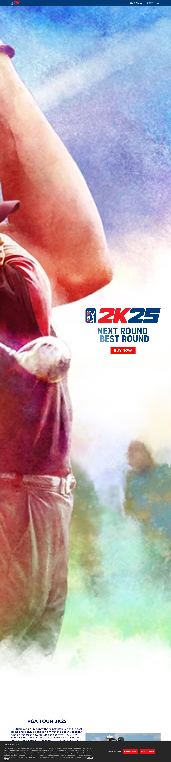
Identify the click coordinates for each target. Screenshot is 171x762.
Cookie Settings (114, 751)
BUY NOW (136, 3)
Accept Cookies (130, 751)
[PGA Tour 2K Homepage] (15, 3)
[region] (85, 751)
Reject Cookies (147, 751)
